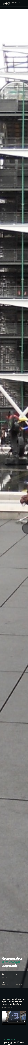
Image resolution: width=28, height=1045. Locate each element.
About (7, 7)
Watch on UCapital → (7, 1007)
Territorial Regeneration (22, 7)
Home (3, 7)
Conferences (12, 7)
